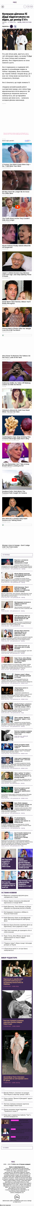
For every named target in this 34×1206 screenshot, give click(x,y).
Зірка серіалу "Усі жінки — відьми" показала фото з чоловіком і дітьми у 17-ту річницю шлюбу (22, 775)
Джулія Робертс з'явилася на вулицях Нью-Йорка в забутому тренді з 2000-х (22, 705)
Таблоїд (4, 22)
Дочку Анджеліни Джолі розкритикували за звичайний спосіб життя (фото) (21, 1130)
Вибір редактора (9, 958)
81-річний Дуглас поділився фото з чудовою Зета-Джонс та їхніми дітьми (22, 820)
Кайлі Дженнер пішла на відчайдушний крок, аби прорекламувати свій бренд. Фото (22, 618)
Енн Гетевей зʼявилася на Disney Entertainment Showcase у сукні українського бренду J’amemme (22, 835)
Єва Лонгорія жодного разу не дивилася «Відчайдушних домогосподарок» (20, 1123)
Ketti (12, 569)
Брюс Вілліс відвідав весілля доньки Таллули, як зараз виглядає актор (23, 804)
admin (24, 736)
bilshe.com (15, 1164)
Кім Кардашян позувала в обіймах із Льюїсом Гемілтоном (22, 603)
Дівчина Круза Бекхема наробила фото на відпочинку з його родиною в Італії (21, 633)
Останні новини (9, 892)
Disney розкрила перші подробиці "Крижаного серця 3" (21, 746)
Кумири (22, 737)
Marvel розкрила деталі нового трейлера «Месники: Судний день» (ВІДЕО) (22, 790)
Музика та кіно (24, 683)
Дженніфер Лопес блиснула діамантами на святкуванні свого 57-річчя (15, 1078)
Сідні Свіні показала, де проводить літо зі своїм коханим (22, 647)
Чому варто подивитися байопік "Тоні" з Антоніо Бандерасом (22, 760)
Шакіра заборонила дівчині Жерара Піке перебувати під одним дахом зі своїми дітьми (25, 863)
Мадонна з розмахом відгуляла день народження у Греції (21, 561)
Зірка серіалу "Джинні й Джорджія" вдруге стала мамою (22, 719)
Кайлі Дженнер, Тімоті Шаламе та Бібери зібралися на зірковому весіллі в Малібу (22, 589)
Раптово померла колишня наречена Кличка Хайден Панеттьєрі (23, 732)
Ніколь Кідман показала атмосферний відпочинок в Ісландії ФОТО (22, 575)
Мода (22, 626)
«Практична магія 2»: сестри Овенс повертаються (21, 689)
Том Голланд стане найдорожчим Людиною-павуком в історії (25, 883)
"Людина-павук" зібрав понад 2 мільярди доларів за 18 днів (22, 676)
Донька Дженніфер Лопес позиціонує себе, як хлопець (20, 1138)
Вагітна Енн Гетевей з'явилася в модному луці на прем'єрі (8, 884)
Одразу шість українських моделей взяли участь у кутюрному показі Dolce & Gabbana (13, 981)
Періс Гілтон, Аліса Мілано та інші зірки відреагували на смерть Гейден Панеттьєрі (22, 660)
